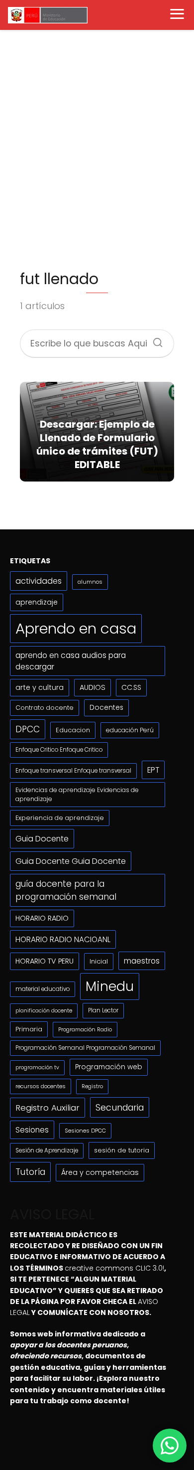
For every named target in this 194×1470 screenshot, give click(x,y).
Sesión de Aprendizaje (46, 1150)
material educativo (42, 989)
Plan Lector (103, 1010)
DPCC (27, 729)
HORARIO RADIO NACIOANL (62, 939)
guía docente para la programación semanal (65, 890)
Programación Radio (85, 1029)
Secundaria (120, 1107)
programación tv (37, 1067)
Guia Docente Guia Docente (70, 861)
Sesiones (32, 1130)
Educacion (73, 730)
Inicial (99, 961)
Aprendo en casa (75, 628)
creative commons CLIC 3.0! (114, 1268)
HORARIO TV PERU (44, 961)
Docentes (106, 707)
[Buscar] (154, 339)
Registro (92, 1086)
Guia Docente (42, 838)
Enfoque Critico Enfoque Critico (58, 750)
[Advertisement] (97, 153)
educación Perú (130, 730)
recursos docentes (40, 1086)
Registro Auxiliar (47, 1108)
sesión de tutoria (121, 1150)
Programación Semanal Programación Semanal (85, 1048)
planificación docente (43, 1010)
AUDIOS (92, 687)
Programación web (108, 1067)
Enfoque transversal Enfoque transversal (73, 771)
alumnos (90, 582)
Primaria (28, 1029)
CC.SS (131, 687)
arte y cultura (39, 687)
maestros (142, 961)
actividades (38, 581)
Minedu (110, 986)
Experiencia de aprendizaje (59, 818)
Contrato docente (44, 707)
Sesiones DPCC (85, 1131)
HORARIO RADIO (42, 918)
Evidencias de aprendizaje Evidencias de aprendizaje (77, 794)
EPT (153, 770)
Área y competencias (100, 1172)
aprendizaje (36, 602)
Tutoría (30, 1172)
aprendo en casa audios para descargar (70, 661)
